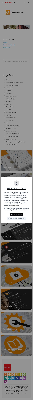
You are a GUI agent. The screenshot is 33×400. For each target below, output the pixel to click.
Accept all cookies (16, 215)
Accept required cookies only (16, 218)
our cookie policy (16, 206)
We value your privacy (16, 188)
